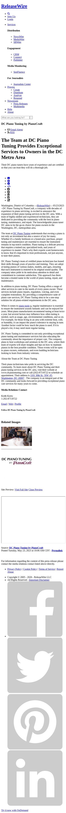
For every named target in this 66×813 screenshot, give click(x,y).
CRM (16, 54)
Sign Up (11, 16)
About (10, 112)
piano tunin (24, 305)
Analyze (18, 95)
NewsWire (19, 36)
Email (4, 404)
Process (11, 87)
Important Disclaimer (39, 580)
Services (11, 24)
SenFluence (19, 72)
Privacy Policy (14, 569)
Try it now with (14, 810)
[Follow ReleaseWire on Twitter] (35, 692)
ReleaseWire (14, 6)
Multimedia (19, 106)
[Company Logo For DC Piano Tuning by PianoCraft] (16, 479)
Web (11, 404)
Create (17, 89)
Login (10, 19)
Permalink (57, 550)
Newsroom (12, 101)
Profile (18, 404)
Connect (18, 57)
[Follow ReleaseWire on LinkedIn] (35, 805)
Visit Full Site (21, 489)
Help (9, 109)
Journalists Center (22, 84)
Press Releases (21, 103)
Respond (18, 98)
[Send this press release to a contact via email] (8, 178)
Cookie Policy (30, 569)
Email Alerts (16, 129)
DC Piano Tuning (21, 233)
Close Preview (36, 489)
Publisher (18, 60)
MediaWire (19, 39)
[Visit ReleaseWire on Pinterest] (35, 748)
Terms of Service (47, 569)
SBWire (17, 42)
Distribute (18, 92)
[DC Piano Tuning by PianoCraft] (16, 445)
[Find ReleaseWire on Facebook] (35, 636)
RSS (12, 132)
